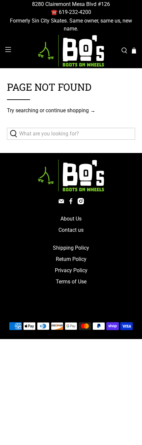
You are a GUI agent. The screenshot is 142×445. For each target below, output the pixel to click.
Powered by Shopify (99, 310)
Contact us (71, 230)
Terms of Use (71, 281)
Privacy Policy (71, 270)
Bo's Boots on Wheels (59, 310)
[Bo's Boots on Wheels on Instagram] (81, 202)
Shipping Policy (71, 248)
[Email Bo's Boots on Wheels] (61, 202)
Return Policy (71, 259)
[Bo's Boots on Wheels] (71, 51)
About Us (71, 219)
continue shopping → (70, 110)
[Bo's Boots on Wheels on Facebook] (71, 202)
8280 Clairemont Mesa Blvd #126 (71, 4)
